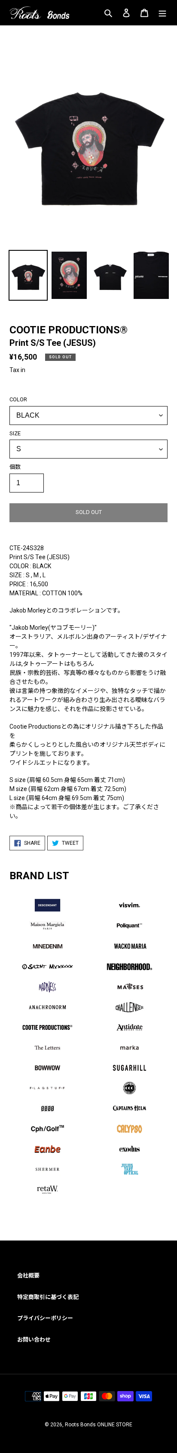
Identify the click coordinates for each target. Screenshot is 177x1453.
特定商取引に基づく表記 (48, 1297)
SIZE (15, 433)
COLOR (18, 399)
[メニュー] (162, 12)
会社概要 (28, 1275)
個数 (15, 467)
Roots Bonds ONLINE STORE (98, 1425)
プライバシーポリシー (45, 1318)
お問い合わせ (34, 1339)
